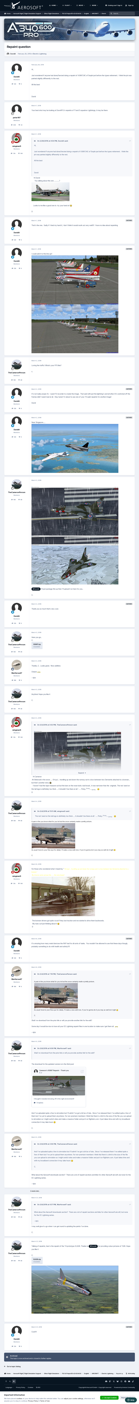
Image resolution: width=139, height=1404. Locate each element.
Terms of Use (45, 1401)
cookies (19, 1398)
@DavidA (36, 589)
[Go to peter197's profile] (17, 109)
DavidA (13, 54)
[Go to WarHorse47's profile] (17, 665)
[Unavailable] (74, 488)
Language (9, 1387)
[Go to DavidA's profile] (8, 54)
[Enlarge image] (56, 996)
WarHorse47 (16, 673)
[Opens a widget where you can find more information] (131, 1400)
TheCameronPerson (16, 373)
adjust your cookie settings (73, 1398)
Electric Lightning (39, 54)
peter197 (17, 118)
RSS (38, 1387)
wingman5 (16, 146)
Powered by (124, 1387)
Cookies (30, 1387)
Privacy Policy (20, 1387)
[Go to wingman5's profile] (17, 138)
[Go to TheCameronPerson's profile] (17, 365)
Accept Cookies (110, 1398)
